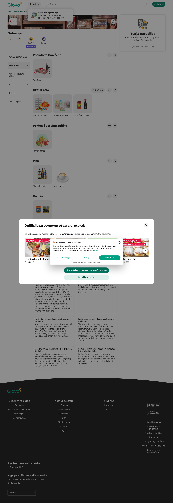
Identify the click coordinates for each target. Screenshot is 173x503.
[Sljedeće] (145, 250)
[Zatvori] (146, 225)
